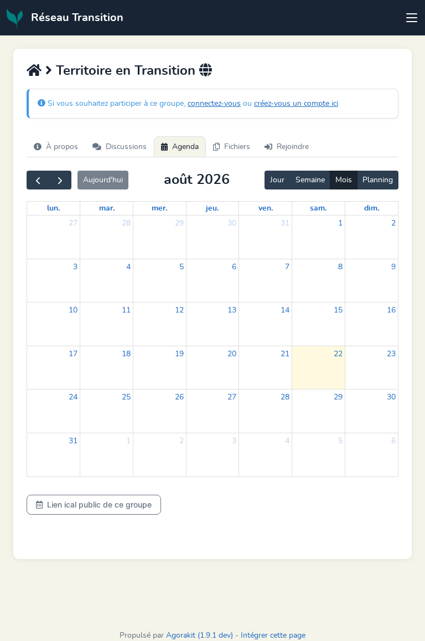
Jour (277, 180)
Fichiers (237, 147)
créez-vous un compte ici (296, 103)
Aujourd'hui (103, 180)
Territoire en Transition (125, 71)
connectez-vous (214, 103)
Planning (377, 180)
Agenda (185, 147)
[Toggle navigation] (412, 18)
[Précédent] (38, 180)
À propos (62, 147)
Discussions (126, 147)
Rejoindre (293, 147)
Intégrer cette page (273, 635)
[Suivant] (60, 180)
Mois (343, 180)
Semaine (310, 180)
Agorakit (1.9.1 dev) (199, 635)
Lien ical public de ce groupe (99, 504)
